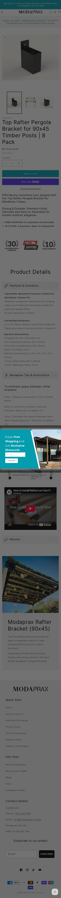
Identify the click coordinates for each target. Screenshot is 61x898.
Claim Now (11, 461)
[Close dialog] (58, 431)
